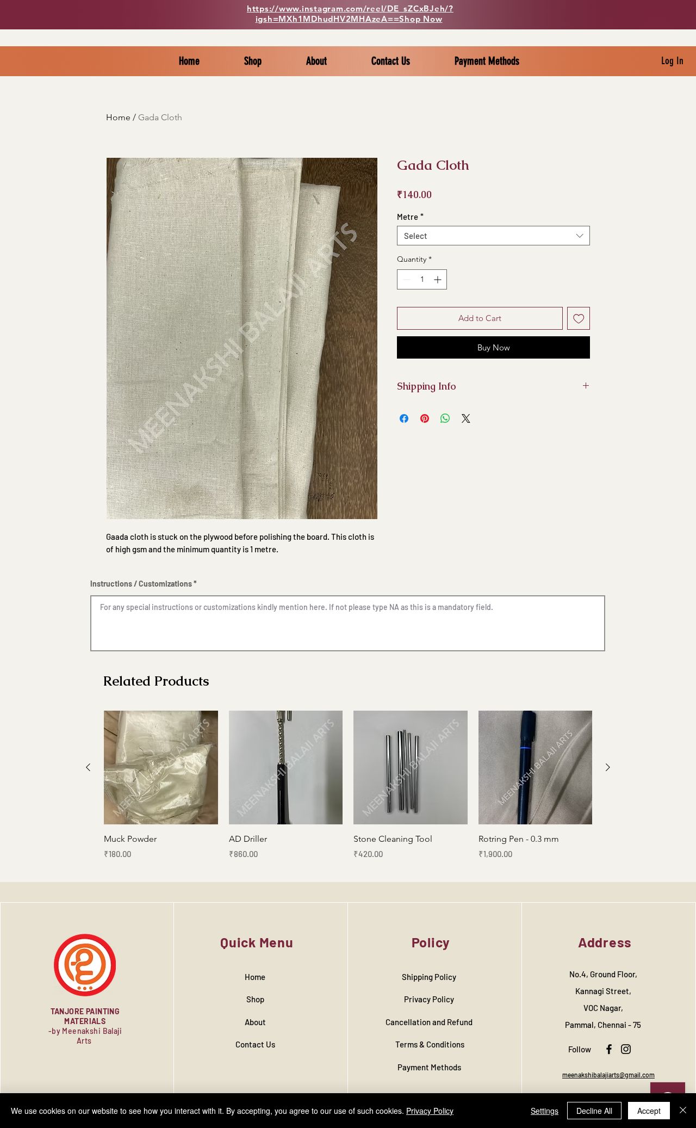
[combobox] (493, 235)
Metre (410, 216)
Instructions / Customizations (141, 584)
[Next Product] (607, 767)
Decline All (594, 1110)
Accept (649, 1110)
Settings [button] (544, 1110)
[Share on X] (466, 418)
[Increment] (438, 279)
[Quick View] (161, 768)
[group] (348, 791)
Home (118, 117)
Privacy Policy (429, 1110)
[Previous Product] (88, 767)
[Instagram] (625, 1049)
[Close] (682, 1110)
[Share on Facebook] (404, 418)
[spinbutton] (422, 279)
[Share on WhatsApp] (445, 418)
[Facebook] (609, 1049)
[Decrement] (405, 279)
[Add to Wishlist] (579, 318)
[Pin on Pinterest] (424, 418)
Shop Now (420, 19)
